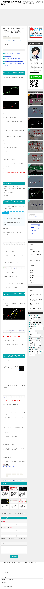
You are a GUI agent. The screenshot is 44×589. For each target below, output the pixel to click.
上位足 (31, 338)
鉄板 (30, 354)
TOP (8, 562)
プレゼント (33, 335)
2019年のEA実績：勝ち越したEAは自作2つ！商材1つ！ (14, 506)
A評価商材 (31, 244)
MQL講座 (31, 270)
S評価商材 (6, 7)
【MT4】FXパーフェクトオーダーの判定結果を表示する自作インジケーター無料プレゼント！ (36, 193)
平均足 (21, 474)
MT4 (31, 319)
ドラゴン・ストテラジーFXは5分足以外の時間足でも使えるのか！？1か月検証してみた (22, 494)
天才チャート (33, 342)
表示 (41, 351)
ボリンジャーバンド (33, 336)
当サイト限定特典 (12, 7)
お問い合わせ (40, 7)
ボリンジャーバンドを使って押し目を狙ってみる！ (14, 61)
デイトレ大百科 (39, 326)
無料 (40, 346)
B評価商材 (31, 246)
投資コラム (32, 277)
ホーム (2, 7)
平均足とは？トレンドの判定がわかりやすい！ (13, 53)
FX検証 (39, 317)
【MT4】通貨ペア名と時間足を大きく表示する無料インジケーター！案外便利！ (22, 507)
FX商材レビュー (32, 249)
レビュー (41, 336)
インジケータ (32, 320)
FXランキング (23, 7)
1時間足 (31, 315)
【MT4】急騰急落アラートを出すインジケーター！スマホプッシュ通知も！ (36, 146)
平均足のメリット (8, 56)
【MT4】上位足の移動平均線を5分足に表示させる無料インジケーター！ (14, 494)
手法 (30, 345)
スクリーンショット (38, 324)
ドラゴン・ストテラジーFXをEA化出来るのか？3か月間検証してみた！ (5, 494)
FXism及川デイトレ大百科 (35, 251)
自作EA (37, 349)
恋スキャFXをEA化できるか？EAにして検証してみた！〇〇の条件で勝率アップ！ (36, 205)
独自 (35, 347)
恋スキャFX (37, 344)
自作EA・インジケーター (34, 280)
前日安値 (31, 340)
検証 (35, 345)
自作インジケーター (34, 351)
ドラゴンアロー (8, 474)
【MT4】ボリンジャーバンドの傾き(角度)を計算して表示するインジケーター (36, 170)
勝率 (18, 474)
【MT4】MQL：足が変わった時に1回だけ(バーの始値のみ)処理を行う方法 (36, 135)
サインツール (32, 324)
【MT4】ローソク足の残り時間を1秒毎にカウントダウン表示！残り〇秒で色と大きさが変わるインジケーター (36, 299)
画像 (38, 347)
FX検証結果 (32, 265)
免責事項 (18, 7)
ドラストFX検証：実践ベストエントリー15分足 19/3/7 (5, 506)
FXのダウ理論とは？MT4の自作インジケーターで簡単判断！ (36, 111)
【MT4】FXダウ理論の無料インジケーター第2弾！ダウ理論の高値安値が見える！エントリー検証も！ (36, 158)
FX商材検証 (32, 317)
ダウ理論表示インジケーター (35, 224)
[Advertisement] (22, 17)
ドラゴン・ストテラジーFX (35, 260)
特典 (31, 347)
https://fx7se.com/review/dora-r (8, 368)
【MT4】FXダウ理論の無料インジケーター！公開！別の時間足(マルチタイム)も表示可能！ (36, 123)
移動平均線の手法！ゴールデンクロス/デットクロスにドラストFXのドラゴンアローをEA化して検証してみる (8, 513)
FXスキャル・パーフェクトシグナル (36, 255)
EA (35, 315)
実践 (31, 343)
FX (39, 315)
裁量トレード (33, 267)
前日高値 (36, 340)
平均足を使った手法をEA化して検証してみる (13, 58)
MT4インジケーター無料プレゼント (32, 7)
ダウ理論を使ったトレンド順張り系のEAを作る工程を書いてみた (36, 182)
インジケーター (35, 322)
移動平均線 (32, 349)
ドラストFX (14, 474)
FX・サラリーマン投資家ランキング (9, 466)
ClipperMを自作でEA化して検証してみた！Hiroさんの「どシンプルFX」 (36, 100)
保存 (39, 338)
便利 (35, 338)
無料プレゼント (33, 282)
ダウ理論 (32, 326)
